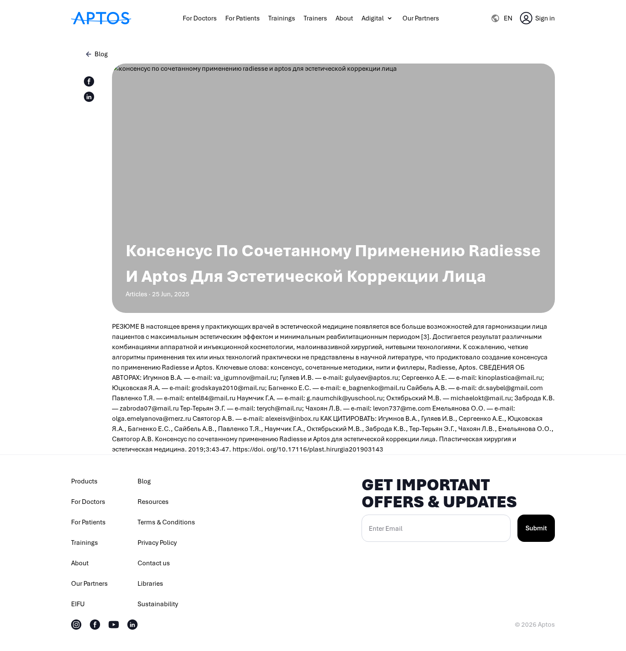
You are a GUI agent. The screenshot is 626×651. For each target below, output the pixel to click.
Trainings (281, 18)
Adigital (373, 18)
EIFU (78, 604)
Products (84, 481)
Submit (536, 528)
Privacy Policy (157, 542)
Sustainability (158, 604)
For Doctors (200, 18)
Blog (144, 481)
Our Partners (420, 18)
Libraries (150, 583)
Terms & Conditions (166, 522)
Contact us (154, 563)
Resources (153, 502)
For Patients (242, 18)
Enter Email (385, 528)
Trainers (315, 18)
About (344, 18)
